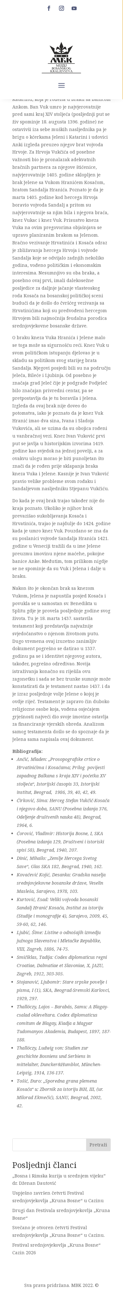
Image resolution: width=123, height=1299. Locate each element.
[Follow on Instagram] (61, 8)
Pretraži (98, 1145)
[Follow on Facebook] (49, 8)
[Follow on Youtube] (74, 8)
